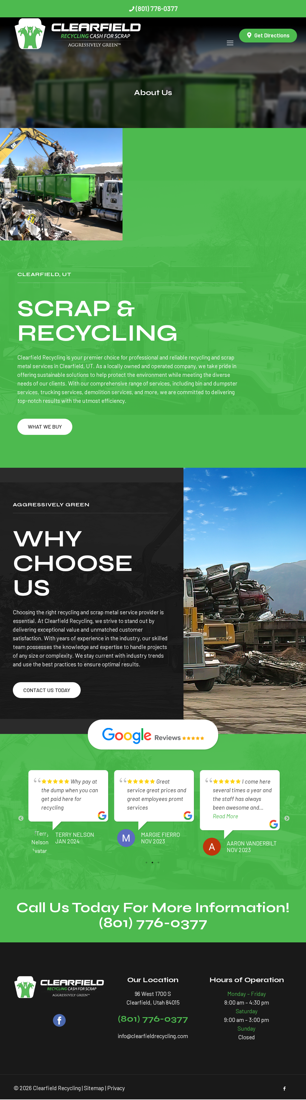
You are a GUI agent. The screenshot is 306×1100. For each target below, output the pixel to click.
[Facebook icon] (284, 1088)
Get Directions (272, 35)
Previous (21, 819)
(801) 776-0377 (157, 8)
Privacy (116, 1087)
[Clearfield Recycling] (78, 35)
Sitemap (94, 1087)
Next (287, 819)
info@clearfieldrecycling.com (153, 1035)
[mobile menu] (230, 36)
